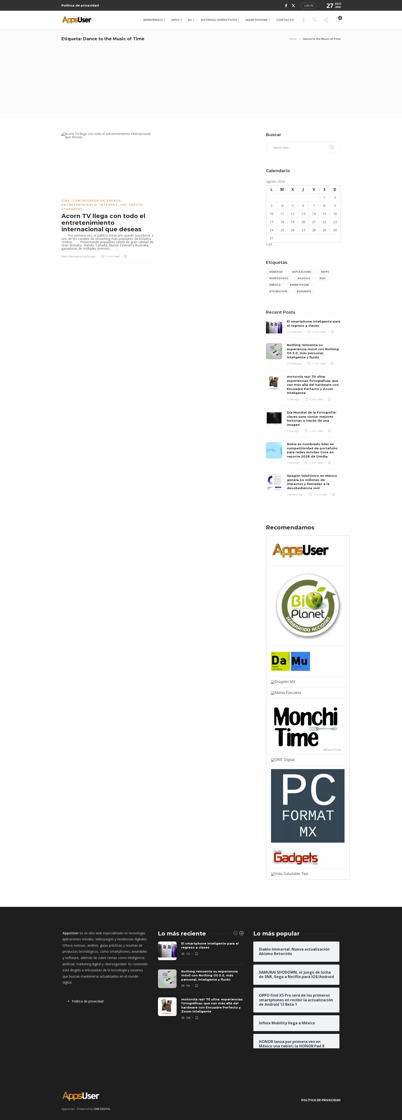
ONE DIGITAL (102, 1109)
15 (324, 214)
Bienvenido (153, 20)
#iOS (322, 278)
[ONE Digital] (283, 760)
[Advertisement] (201, 83)
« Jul (269, 244)
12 (293, 214)
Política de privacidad (80, 5)
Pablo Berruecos (71, 256)
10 (271, 214)
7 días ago (293, 431)
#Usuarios (304, 291)
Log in (309, 5)
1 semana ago (295, 494)
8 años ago (89, 256)
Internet (108, 204)
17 (271, 222)
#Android (276, 271)
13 (303, 214)
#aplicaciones (302, 271)
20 (303, 222)
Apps (175, 20)
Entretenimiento (79, 204)
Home (293, 38)
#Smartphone (299, 284)
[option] (201, 981)
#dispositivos (278, 278)
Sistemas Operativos (219, 20)
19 (293, 222)
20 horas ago (294, 331)
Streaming (72, 209)
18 (282, 222)
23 (335, 222)
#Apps (325, 271)
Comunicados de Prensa (96, 200)
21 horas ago (294, 363)
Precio (136, 204)
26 (293, 230)
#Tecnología (278, 291)
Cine (65, 200)
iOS (123, 204)
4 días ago (293, 399)
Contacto (285, 20)
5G (190, 20)
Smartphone (256, 20)
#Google (304, 278)
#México (275, 284)
